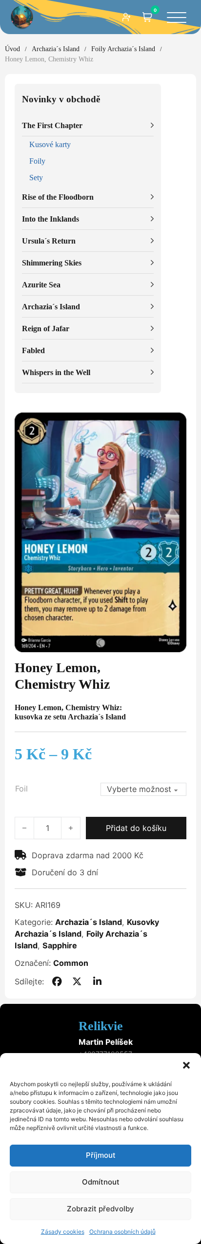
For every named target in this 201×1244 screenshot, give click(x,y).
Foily (37, 161)
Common (70, 963)
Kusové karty (50, 144)
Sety (36, 177)
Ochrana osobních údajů (122, 1231)
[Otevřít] (176, 18)
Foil (21, 788)
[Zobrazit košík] (147, 17)
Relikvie (101, 1026)
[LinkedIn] (97, 981)
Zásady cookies (62, 1231)
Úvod (12, 49)
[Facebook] (56, 981)
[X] (77, 981)
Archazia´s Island (56, 49)
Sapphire (59, 945)
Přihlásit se (127, 17)
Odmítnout (101, 1182)
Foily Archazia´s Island (123, 49)
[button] (186, 1065)
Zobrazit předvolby (100, 1208)
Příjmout (101, 1155)
